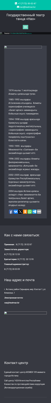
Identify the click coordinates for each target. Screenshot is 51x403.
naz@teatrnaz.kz (11, 303)
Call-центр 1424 (11, 380)
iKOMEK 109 (31, 372)
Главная (6, 33)
